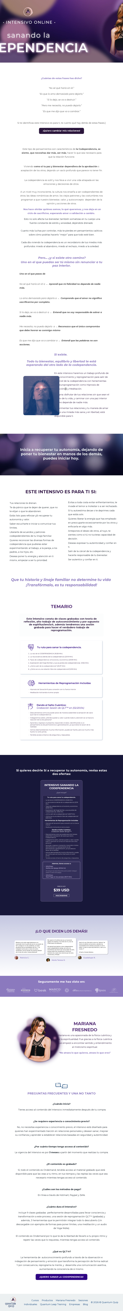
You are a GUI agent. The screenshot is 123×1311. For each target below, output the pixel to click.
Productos (47, 1300)
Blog (85, 1304)
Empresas (74, 1304)
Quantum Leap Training (53, 1304)
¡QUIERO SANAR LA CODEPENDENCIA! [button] (62, 1277)
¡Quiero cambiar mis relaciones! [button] (61, 130)
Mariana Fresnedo (66, 1300)
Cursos (35, 1300)
